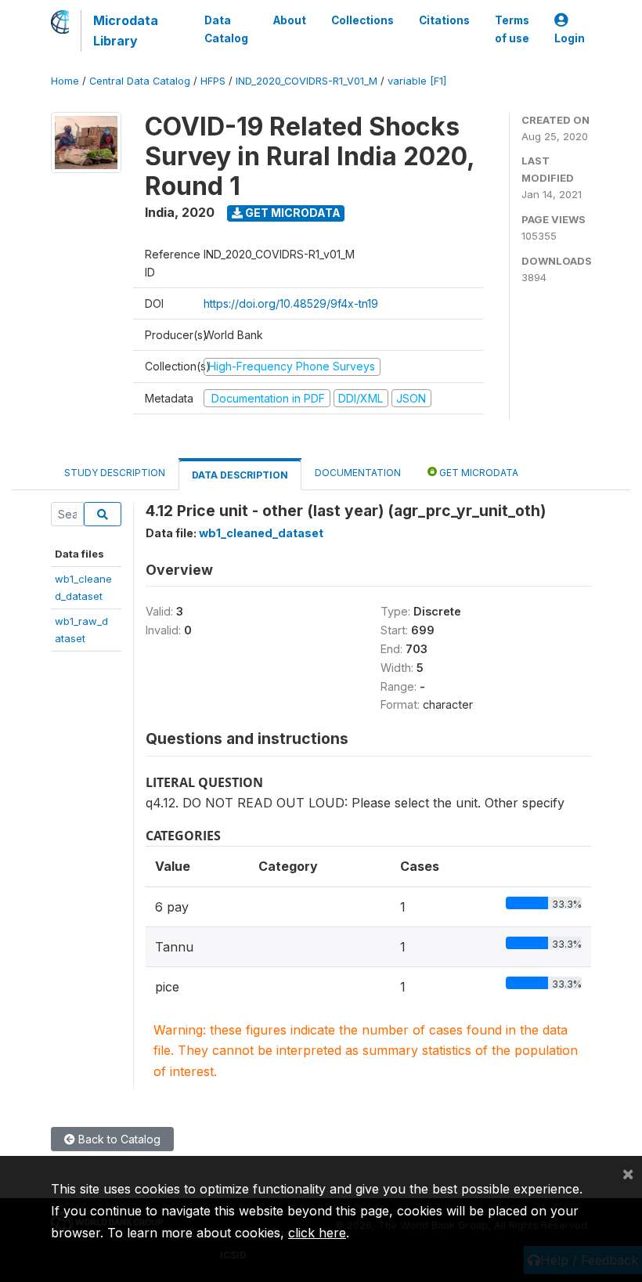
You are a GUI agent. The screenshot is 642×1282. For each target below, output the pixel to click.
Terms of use (512, 29)
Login (569, 38)
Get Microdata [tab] (477, 472)
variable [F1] (417, 81)
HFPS (212, 81)
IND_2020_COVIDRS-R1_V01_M (306, 81)
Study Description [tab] (114, 472)
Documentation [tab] (358, 472)
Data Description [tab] (240, 475)
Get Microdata (292, 212)
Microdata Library (125, 31)
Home (65, 81)
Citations (444, 20)
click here (317, 1232)
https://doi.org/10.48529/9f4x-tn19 (291, 303)
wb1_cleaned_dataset (261, 533)
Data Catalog (226, 29)
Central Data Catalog (139, 81)
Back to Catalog (117, 1139)
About (289, 20)
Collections (362, 20)
